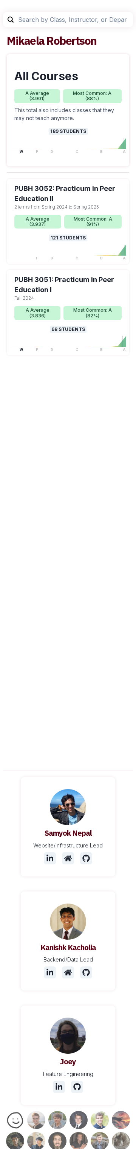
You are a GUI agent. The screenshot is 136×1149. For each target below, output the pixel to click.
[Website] (68, 858)
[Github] (86, 858)
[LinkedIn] (50, 858)
